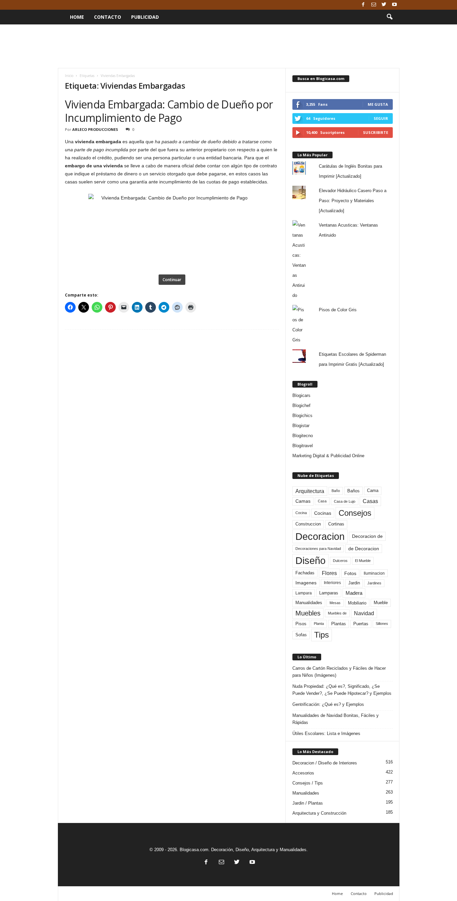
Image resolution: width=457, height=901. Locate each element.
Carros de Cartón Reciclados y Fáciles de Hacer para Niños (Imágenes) (339, 672)
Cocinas (322, 513)
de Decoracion (363, 548)
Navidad (364, 613)
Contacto (107, 17)
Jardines (374, 583)
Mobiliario (357, 602)
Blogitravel (302, 445)
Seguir (381, 118)
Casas (370, 501)
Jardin (354, 583)
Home (77, 17)
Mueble (381, 602)
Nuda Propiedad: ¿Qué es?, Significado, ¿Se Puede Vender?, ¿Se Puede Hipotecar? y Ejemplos (341, 690)
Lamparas (328, 592)
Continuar (172, 279)
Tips (321, 634)
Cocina (301, 513)
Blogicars (301, 395)
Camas (302, 501)
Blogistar (300, 425)
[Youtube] (394, 5)
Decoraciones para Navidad (318, 549)
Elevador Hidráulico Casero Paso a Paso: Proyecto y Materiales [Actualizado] (352, 200)
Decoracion (320, 536)
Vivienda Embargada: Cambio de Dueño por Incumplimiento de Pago (169, 111)
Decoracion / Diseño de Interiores (324, 762)
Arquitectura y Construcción (319, 813)
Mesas (335, 603)
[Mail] (374, 5)
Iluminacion (374, 573)
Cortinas (336, 524)
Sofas (301, 635)
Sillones (382, 624)
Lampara (303, 593)
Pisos (300, 624)
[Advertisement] (228, 46)
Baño (336, 491)
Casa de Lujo (344, 501)
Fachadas (304, 573)
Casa (322, 501)
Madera (354, 593)
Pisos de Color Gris (338, 309)
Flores (329, 573)
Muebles (308, 613)
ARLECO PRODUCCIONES (95, 129)
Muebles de (337, 613)
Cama (372, 490)
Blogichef (301, 405)
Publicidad (145, 17)
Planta (319, 624)
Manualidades (308, 602)
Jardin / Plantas (307, 803)
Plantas (338, 623)
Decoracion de (367, 536)
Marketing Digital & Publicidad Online (328, 455)
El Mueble (363, 561)
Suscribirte (375, 132)
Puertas (360, 624)
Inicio (69, 75)
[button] (389, 17)
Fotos (350, 573)
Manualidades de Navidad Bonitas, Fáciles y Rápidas (335, 719)
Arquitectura (309, 491)
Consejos (355, 512)
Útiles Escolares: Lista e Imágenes (326, 733)
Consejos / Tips (307, 783)
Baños (353, 490)
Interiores (332, 582)
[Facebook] (363, 5)
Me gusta (378, 104)
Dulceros (340, 561)
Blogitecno (302, 435)
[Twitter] (384, 5)
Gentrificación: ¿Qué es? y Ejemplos (328, 704)
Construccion (308, 524)
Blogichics (302, 415)
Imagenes (305, 582)
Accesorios (303, 772)
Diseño (310, 560)
